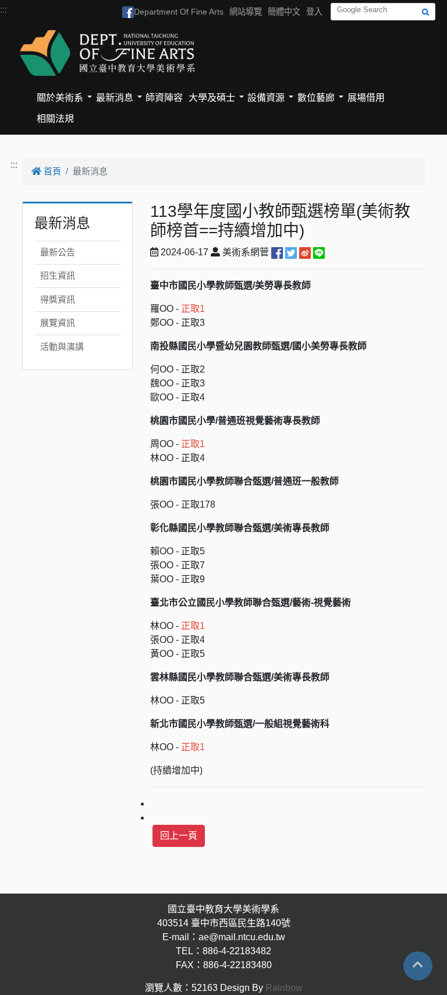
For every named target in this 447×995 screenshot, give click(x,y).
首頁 (51, 171)
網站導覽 (245, 11)
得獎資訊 (57, 299)
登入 (314, 11)
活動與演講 (62, 346)
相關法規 (55, 119)
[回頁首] (418, 964)
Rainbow (284, 988)
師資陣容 (164, 98)
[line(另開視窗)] (319, 252)
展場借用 (366, 98)
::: (3, 10)
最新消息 (114, 98)
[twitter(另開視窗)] (291, 252)
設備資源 (266, 98)
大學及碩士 (212, 98)
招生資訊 (57, 275)
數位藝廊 (316, 98)
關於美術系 (60, 98)
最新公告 (57, 252)
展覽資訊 (57, 323)
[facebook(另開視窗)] (277, 252)
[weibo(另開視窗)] (305, 252)
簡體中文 (284, 11)
